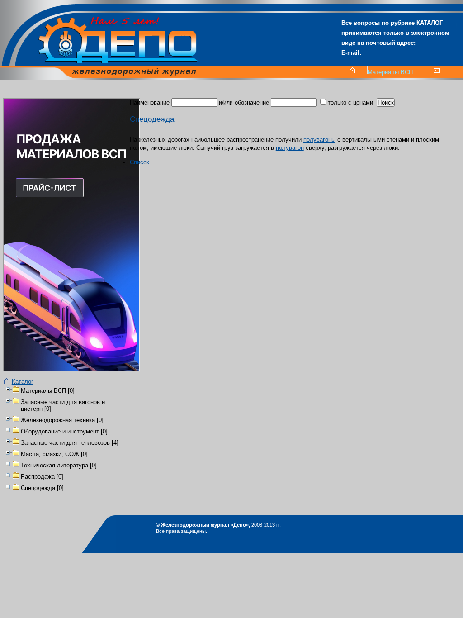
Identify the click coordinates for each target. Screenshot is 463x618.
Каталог (22, 381)
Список (139, 162)
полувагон (290, 147)
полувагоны (319, 139)
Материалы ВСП (390, 72)
